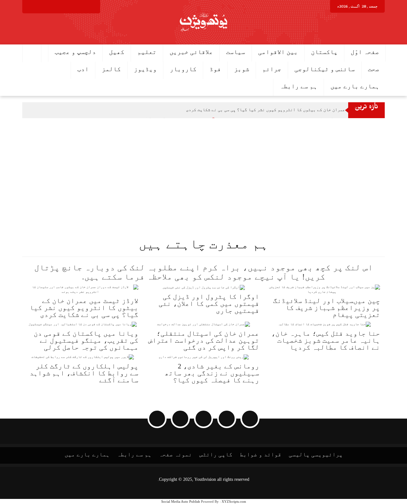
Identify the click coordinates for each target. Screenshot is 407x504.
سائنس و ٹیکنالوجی (324, 68)
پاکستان (324, 51)
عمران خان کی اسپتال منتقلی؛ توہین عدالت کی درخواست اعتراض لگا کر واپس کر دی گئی (203, 340)
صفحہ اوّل (365, 51)
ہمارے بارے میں (354, 86)
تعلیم (146, 51)
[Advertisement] (216, 165)
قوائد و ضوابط (260, 454)
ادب (83, 68)
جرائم (271, 68)
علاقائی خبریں (191, 51)
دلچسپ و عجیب (75, 51)
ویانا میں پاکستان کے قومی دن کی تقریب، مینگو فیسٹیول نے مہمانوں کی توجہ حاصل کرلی (86, 340)
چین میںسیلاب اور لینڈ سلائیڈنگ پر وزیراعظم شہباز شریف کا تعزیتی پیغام (326, 308)
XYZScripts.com (234, 501)
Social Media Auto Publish (180, 501)
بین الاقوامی (278, 51)
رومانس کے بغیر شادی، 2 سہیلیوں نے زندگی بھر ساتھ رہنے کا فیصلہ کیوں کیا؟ (212, 373)
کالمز (111, 68)
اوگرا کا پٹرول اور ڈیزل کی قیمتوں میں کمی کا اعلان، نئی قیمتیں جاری (209, 303)
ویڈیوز (145, 68)
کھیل (116, 51)
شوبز (241, 68)
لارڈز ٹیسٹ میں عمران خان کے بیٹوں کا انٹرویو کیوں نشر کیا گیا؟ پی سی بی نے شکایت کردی (281, 109)
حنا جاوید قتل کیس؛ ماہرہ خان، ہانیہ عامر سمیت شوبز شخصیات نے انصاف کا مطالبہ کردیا (325, 340)
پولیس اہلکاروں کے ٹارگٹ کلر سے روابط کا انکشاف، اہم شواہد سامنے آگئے (84, 373)
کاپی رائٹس (215, 454)
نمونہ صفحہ (175, 454)
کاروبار (183, 68)
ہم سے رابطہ (298, 86)
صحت (373, 68)
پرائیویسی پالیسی (316, 454)
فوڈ (215, 68)
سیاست (235, 51)
